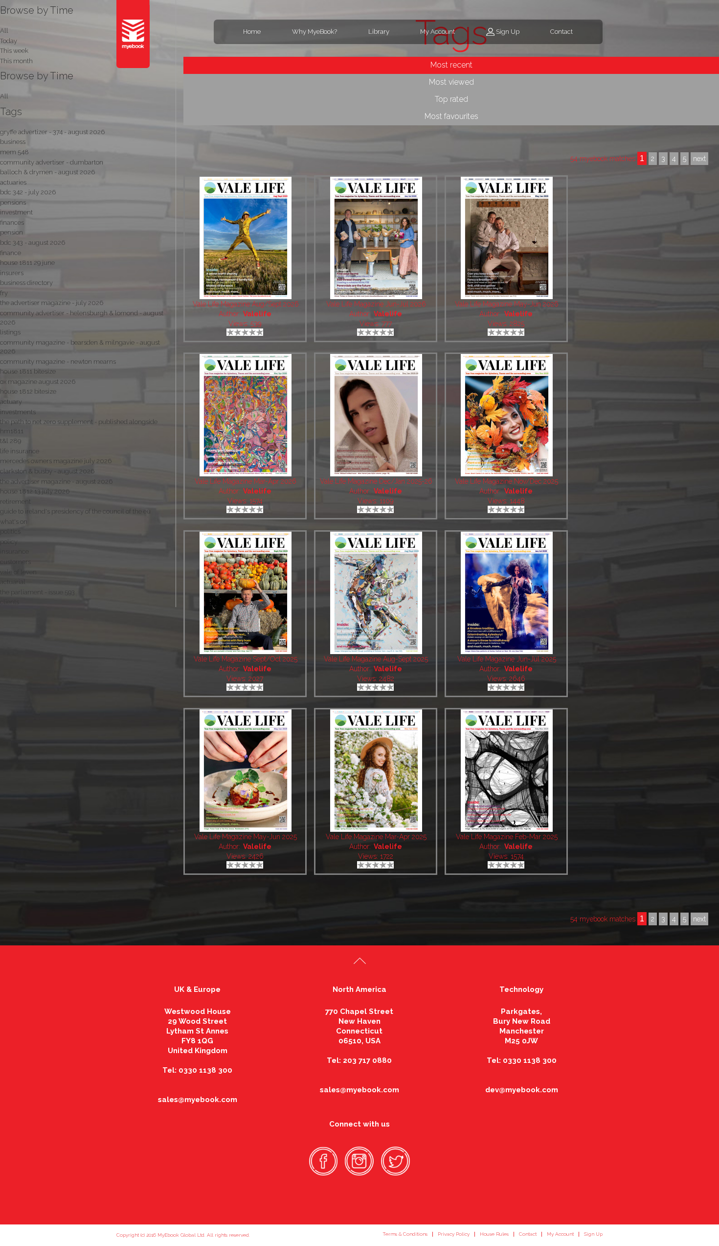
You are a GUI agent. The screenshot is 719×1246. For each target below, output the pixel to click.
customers (15, 561)
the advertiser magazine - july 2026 (51, 302)
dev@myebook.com (521, 1089)
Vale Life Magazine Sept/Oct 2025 (245, 659)
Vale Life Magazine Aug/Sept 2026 (245, 304)
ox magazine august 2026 (37, 381)
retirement (15, 501)
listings (10, 332)
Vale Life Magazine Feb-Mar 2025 (506, 837)
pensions (13, 202)
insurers (11, 273)
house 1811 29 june (27, 262)
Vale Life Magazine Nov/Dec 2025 (506, 481)
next (699, 919)
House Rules (494, 1234)
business (12, 141)
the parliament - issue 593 (37, 592)
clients (9, 602)
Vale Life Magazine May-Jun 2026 (506, 304)
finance (10, 253)
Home (252, 31)
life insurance (19, 451)
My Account (437, 31)
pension (11, 232)
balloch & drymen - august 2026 (47, 172)
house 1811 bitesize (28, 371)
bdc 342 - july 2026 (28, 192)
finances (12, 222)
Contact (561, 31)
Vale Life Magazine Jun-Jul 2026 (376, 304)
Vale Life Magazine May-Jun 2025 (245, 837)
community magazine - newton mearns (58, 361)
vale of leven (18, 572)
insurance (14, 551)
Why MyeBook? (314, 31)
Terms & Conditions (404, 1234)
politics (10, 531)
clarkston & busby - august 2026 (47, 471)
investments (18, 412)
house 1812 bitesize (28, 391)
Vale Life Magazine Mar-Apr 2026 (245, 481)
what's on (13, 521)
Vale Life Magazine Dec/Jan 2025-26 (376, 481)
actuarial (12, 582)
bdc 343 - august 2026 (32, 242)
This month (16, 61)
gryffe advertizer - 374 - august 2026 (52, 132)
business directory (26, 282)
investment (16, 212)
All (4, 96)
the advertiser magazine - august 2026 (56, 481)
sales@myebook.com (197, 1099)
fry (4, 293)
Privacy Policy (454, 1234)
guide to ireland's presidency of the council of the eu (75, 511)
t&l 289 (10, 441)
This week (14, 50)
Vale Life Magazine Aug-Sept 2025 (376, 659)
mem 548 (14, 152)
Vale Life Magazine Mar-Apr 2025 (376, 837)
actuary (11, 401)
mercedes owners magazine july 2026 (56, 461)
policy (9, 541)
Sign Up (507, 31)
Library (378, 31)
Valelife (257, 314)
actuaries (13, 182)
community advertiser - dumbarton (51, 162)
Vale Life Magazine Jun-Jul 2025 (506, 659)
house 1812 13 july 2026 (34, 491)
